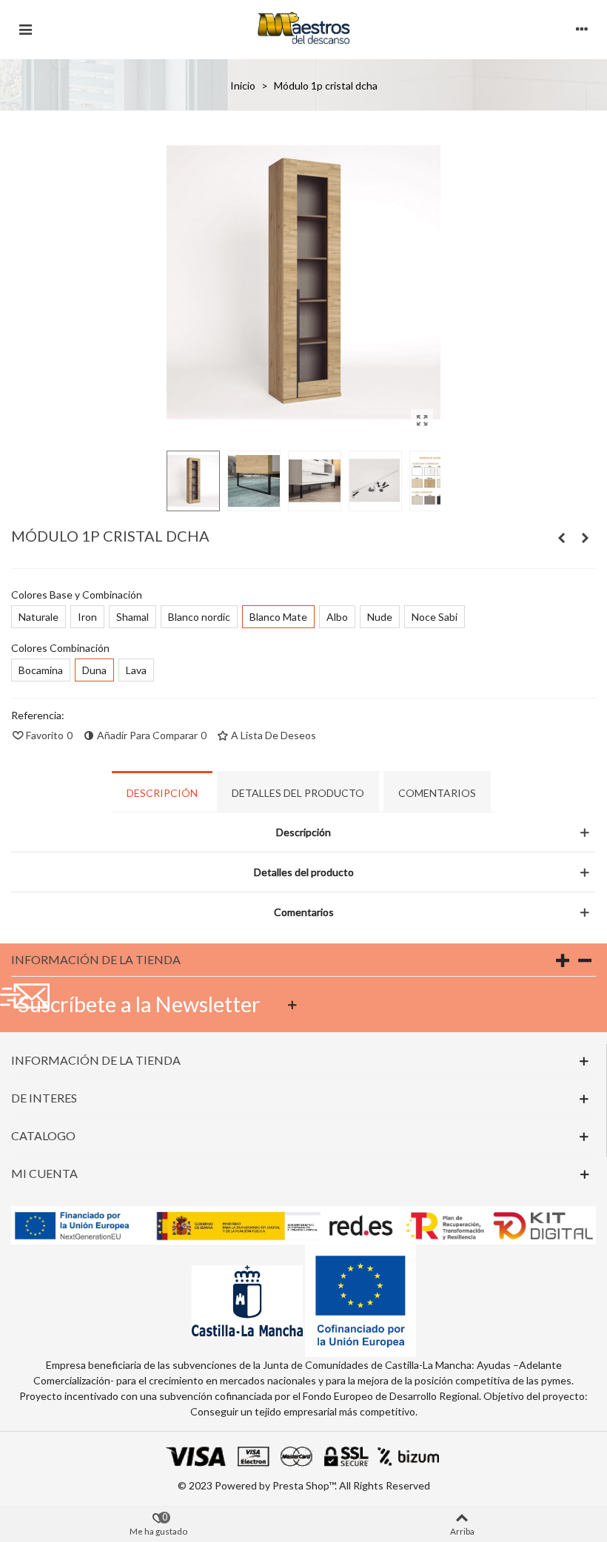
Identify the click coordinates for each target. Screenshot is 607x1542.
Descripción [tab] (162, 793)
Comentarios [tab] (437, 793)
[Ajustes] (582, 27)
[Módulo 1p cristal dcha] (422, 420)
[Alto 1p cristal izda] (585, 538)
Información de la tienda (96, 959)
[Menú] (25, 27)
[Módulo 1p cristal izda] (561, 538)
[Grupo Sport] (303, 27)
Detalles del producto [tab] (298, 793)
